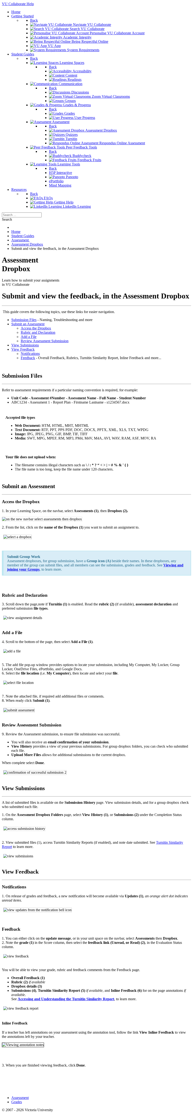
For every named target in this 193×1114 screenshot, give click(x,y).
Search (7, 219)
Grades (16, 1102)
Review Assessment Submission (44, 341)
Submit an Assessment (27, 324)
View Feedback (23, 349)
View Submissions (25, 345)
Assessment (20, 1098)
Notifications (30, 354)
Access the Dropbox (36, 328)
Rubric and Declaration (38, 332)
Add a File (28, 337)
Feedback (28, 358)
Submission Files (23, 320)
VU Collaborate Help (18, 4)
